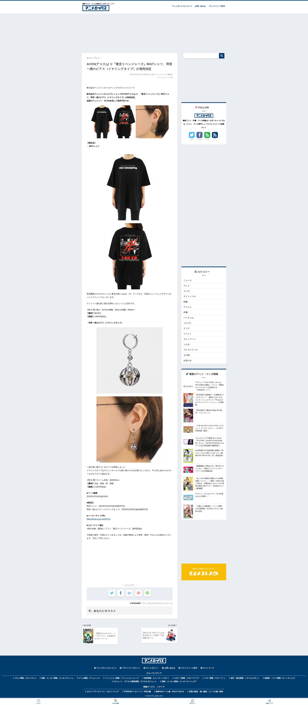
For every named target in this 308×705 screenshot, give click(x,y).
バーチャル (188, 318)
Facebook (199, 139)
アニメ (145, 603)
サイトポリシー (152, 668)
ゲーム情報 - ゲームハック (89, 678)
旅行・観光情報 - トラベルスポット (245, 678)
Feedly (207, 139)
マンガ (186, 291)
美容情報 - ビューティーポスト (156, 678)
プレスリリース (166, 603)
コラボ (186, 344)
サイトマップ (208, 668)
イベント (187, 334)
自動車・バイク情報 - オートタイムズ (279, 678)
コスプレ (154, 603)
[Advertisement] (154, 32)
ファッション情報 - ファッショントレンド (122, 678)
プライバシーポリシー (131, 668)
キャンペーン (189, 339)
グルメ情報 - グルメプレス (25, 678)
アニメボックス (157, 696)
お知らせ (187, 360)
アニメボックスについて (182, 6)
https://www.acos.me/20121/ (98, 519)
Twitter (192, 139)
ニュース (187, 280)
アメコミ (187, 307)
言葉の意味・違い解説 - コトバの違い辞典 (206, 691)
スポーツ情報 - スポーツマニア (186, 678)
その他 (186, 355)
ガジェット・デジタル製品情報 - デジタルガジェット (135, 681)
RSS (215, 139)
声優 (185, 312)
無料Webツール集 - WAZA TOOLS (170, 691)
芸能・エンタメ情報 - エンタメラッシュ (57, 678)
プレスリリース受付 (217, 6)
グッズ (186, 328)
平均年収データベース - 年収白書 (137, 691)
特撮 (185, 302)
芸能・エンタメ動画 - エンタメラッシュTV (179, 681)
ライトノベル (189, 296)
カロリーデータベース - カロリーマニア (103, 691)
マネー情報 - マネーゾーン (215, 678)
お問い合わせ (200, 6)
